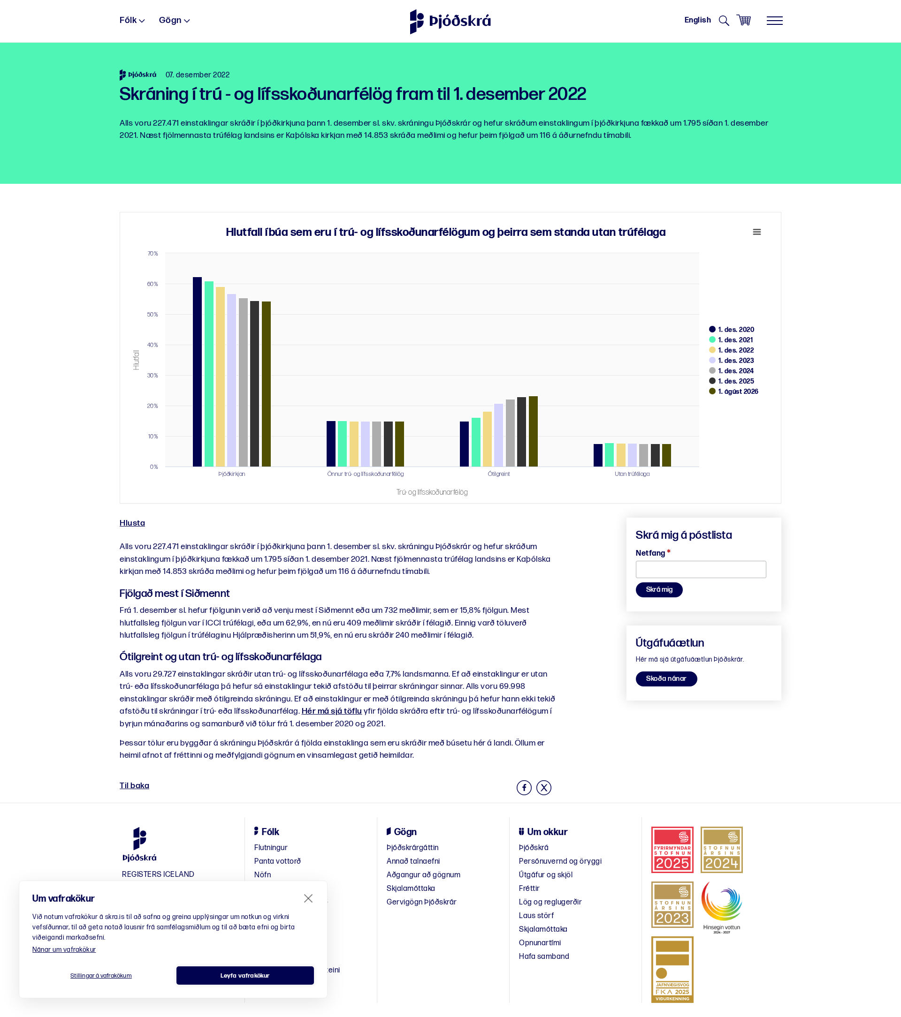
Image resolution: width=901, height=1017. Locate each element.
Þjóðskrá (534, 848)
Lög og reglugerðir (550, 902)
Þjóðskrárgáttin (413, 848)
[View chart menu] (757, 232)
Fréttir (529, 888)
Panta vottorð (277, 861)
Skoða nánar (666, 679)
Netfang (653, 553)
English (698, 20)
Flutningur (271, 848)
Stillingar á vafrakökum (101, 975)
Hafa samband (544, 956)
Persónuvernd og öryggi (560, 861)
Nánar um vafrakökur (64, 950)
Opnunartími (540, 943)
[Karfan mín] (743, 20)
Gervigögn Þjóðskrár (422, 902)
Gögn (170, 20)
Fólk (128, 20)
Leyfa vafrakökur (245, 975)
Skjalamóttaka (411, 888)
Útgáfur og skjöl (546, 875)
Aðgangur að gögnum (423, 875)
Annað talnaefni (413, 861)
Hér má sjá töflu (332, 711)
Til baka (134, 786)
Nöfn (262, 875)
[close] (308, 897)
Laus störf (536, 916)
